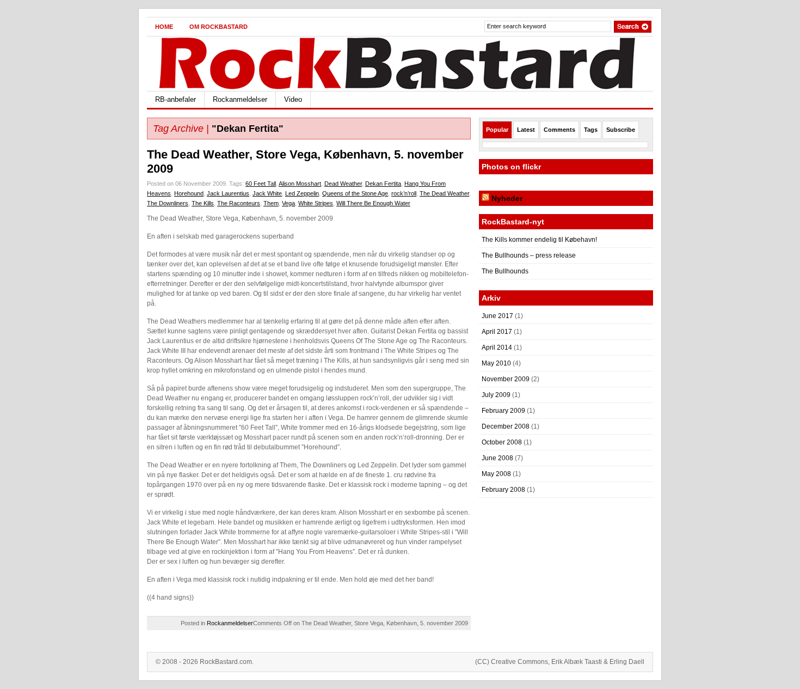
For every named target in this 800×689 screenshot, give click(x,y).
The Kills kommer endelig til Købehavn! (539, 239)
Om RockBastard (218, 26)
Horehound (189, 193)
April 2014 (497, 347)
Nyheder (506, 198)
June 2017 (497, 316)
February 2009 (503, 410)
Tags (591, 129)
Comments (559, 129)
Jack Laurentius (228, 193)
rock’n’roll (403, 193)
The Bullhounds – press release (529, 255)
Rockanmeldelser (240, 99)
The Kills (203, 203)
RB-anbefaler (175, 99)
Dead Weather (343, 183)
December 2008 (506, 426)
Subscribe (620, 129)
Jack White (267, 193)
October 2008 (502, 442)
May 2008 (496, 474)
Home (164, 26)
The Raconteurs (238, 203)
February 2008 (503, 489)
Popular (497, 129)
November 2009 (506, 379)
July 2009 (496, 395)
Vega (288, 203)
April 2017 (497, 332)
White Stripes (315, 203)
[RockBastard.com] (253, 61)
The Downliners (167, 203)
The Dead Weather (444, 193)
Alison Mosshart (300, 183)
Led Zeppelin (302, 193)
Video (293, 99)
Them (271, 203)
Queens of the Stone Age (355, 193)
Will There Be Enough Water (373, 203)
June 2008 (497, 458)
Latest (526, 129)
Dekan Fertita (383, 183)
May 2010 (496, 363)
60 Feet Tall (260, 183)
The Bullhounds (505, 271)
